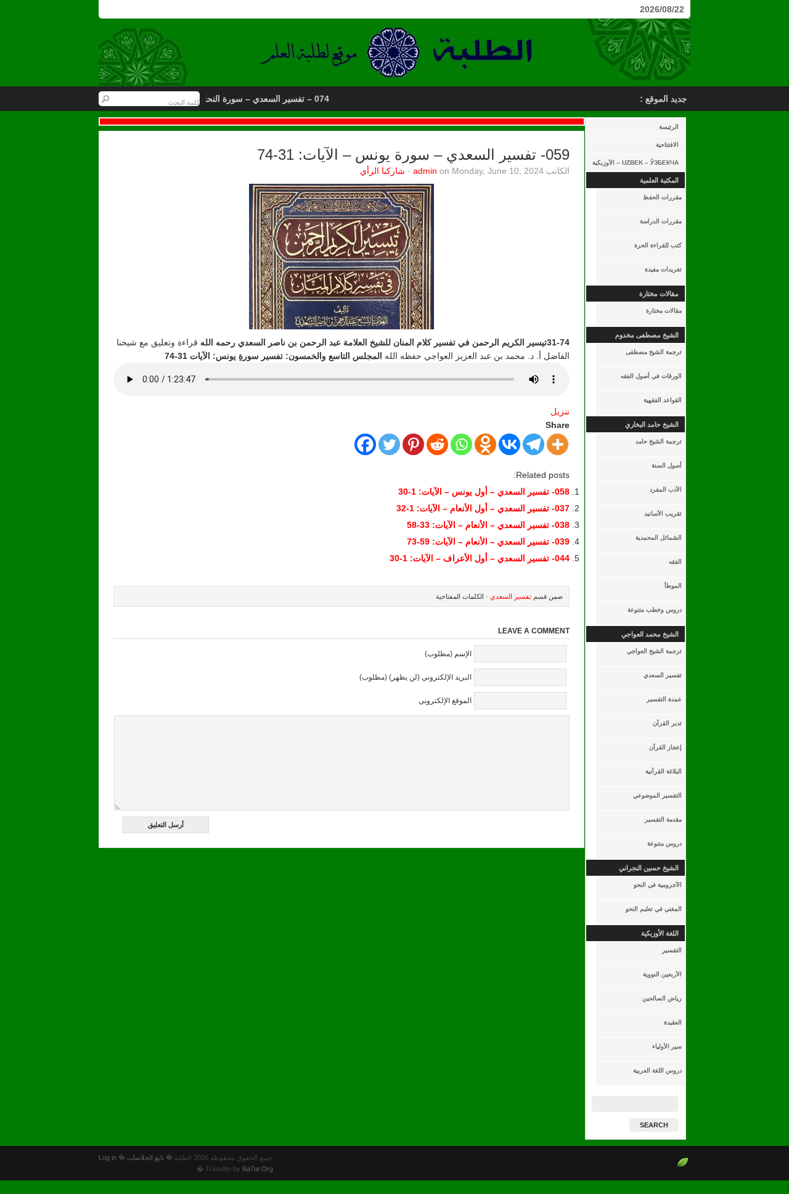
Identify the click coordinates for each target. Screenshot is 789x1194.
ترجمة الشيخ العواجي (654, 651)
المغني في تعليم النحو (654, 908)
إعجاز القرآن (665, 747)
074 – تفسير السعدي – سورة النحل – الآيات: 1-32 (246, 99)
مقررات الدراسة (661, 221)
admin (425, 171)
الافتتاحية (667, 144)
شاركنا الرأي (382, 171)
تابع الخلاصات (145, 1157)
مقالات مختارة (664, 310)
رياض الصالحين (662, 998)
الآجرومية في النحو (658, 884)
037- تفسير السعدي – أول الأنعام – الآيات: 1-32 (483, 508)
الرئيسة (669, 126)
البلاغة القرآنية (663, 771)
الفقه (675, 561)
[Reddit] (437, 444)
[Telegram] (533, 444)
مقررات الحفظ (662, 197)
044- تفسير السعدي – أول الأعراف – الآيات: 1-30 (480, 558)
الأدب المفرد (666, 489)
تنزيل (560, 411)
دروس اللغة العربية (657, 1070)
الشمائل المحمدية (659, 537)
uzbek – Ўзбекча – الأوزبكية (635, 162)
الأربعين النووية (662, 974)
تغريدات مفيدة (663, 269)
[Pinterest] (413, 444)
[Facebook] (365, 444)
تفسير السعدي (663, 675)
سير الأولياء (667, 1046)
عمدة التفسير (664, 699)
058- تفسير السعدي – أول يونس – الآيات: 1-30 (484, 491)
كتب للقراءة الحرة (658, 245)
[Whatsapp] (461, 444)
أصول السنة (667, 465)
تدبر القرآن (667, 723)
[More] (557, 444)
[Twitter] (389, 444)
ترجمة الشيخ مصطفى (654, 351)
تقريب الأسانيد (663, 513)
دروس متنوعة (664, 843)
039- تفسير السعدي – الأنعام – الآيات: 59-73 (488, 541)
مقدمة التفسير (663, 819)
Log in (108, 1157)
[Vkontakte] (509, 444)
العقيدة (673, 1022)
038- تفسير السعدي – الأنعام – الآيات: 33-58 (488, 525)
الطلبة (394, 52)
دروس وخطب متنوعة (655, 609)
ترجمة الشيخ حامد (659, 441)
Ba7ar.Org (257, 1168)
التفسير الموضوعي (657, 795)
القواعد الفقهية (663, 400)
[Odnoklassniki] (485, 444)
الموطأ (673, 585)
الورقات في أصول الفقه (651, 376)
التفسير (672, 950)
